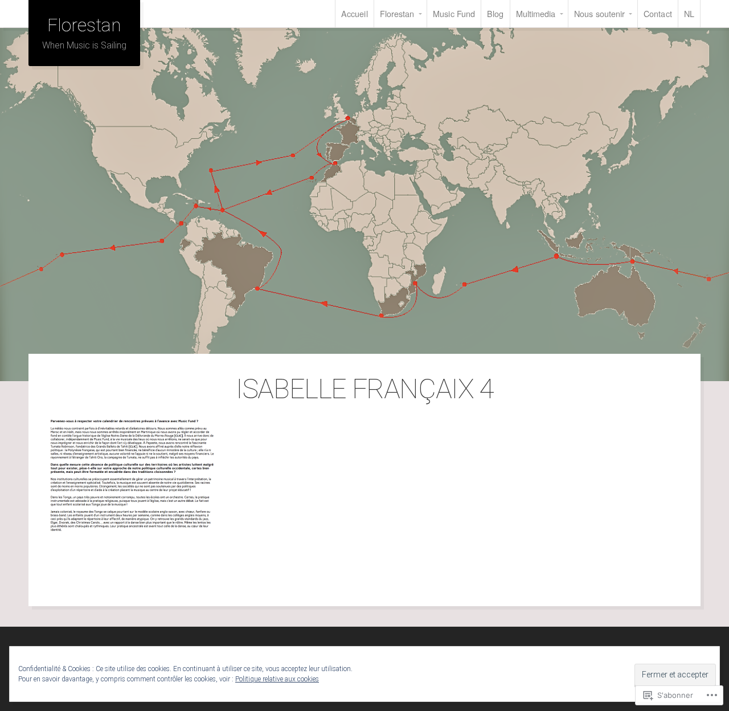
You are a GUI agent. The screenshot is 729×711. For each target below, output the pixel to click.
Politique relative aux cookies (277, 679)
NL (689, 13)
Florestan (397, 13)
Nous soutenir (599, 13)
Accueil (354, 13)
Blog (495, 13)
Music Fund (454, 13)
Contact (658, 13)
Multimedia (536, 13)
